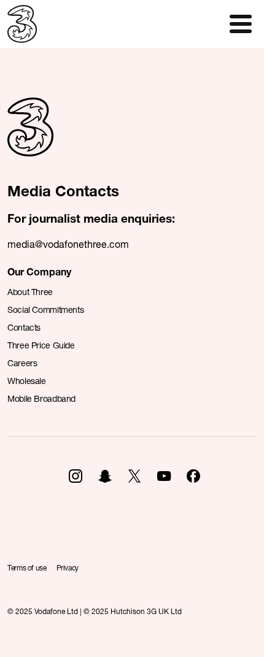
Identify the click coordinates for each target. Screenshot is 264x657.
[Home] (30, 140)
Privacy (67, 567)
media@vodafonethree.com (68, 244)
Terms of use (27, 567)
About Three (30, 291)
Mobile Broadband (41, 398)
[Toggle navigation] (241, 24)
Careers (22, 363)
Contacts (24, 327)
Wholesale (26, 380)
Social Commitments (45, 309)
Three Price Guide (41, 345)
